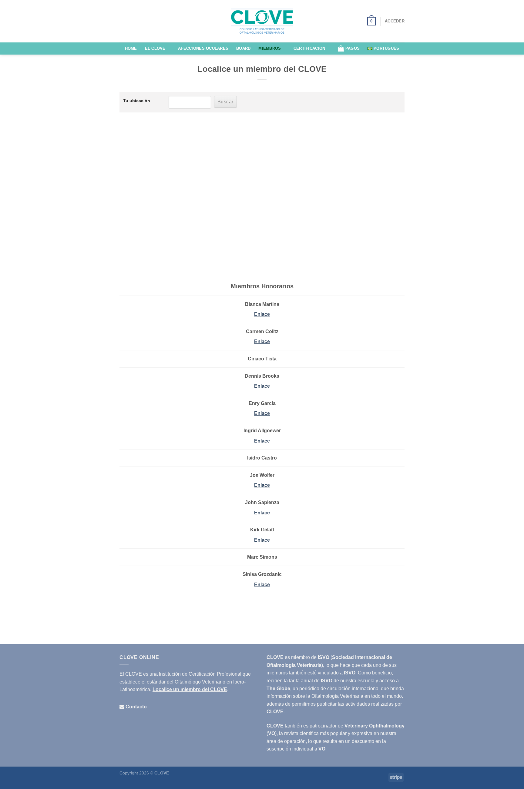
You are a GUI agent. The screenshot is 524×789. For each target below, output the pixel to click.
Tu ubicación (136, 100)
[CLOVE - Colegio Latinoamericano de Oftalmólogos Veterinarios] (262, 21)
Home (131, 48)
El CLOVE (155, 48)
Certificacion (309, 48)
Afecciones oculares (203, 48)
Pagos (352, 48)
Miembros (269, 48)
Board (243, 48)
